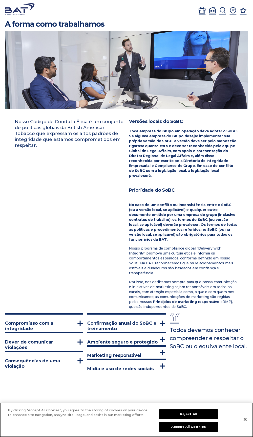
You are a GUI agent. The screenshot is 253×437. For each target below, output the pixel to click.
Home (212, 11)
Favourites (243, 11)
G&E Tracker (202, 11)
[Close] (245, 419)
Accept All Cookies (188, 427)
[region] (126, 420)
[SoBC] (20, 9)
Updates (233, 11)
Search (223, 11)
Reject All (188, 414)
